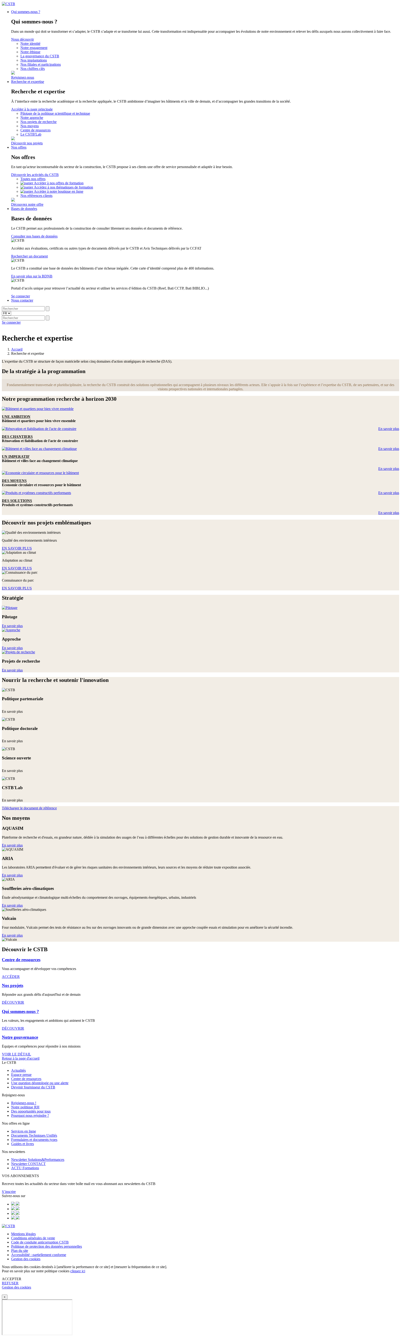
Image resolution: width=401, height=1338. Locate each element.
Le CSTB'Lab (30, 134)
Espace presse (21, 1075)
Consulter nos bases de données (34, 236)
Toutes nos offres (32, 179)
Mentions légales (23, 1234)
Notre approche (31, 118)
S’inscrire (9, 1192)
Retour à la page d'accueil (20, 1058)
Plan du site (19, 1251)
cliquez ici (77, 1271)
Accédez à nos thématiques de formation (63, 187)
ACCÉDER (11, 977)
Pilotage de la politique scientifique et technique (55, 113)
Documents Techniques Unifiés (34, 1135)
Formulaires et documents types (34, 1140)
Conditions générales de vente (33, 1238)
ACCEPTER (11, 1279)
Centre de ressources (35, 130)
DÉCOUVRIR (13, 1002)
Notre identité (30, 44)
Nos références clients (36, 196)
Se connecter (20, 296)
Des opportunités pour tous (31, 1111)
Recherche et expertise (27, 82)
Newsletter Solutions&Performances (37, 1160)
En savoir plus (388, 429)
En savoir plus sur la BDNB (31, 276)
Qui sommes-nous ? (25, 12)
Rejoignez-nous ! (23, 1103)
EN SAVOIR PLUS (17, 548)
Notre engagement (33, 48)
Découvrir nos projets (27, 143)
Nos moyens (29, 126)
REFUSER (10, 1283)
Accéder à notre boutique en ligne (58, 191)
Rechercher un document (29, 256)
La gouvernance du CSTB (39, 56)
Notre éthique (30, 52)
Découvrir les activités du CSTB (35, 175)
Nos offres (18, 147)
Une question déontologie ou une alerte (39, 1083)
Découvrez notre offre (27, 204)
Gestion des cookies (25, 1259)
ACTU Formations (25, 1168)
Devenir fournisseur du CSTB (33, 1087)
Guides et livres (22, 1144)
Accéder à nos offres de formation (59, 183)
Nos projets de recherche (38, 122)
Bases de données (24, 209)
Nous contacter (22, 300)
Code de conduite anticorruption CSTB (40, 1242)
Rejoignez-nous (22, 77)
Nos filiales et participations (40, 64)
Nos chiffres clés (32, 69)
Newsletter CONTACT (28, 1164)
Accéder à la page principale (32, 109)
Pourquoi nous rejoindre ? (30, 1115)
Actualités (18, 1070)
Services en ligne (23, 1131)
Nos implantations (33, 60)
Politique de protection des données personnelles (46, 1246)
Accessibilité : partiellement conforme (38, 1255)
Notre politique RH (25, 1107)
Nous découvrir (22, 39)
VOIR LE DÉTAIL (16, 1054)
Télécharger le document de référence (29, 808)
